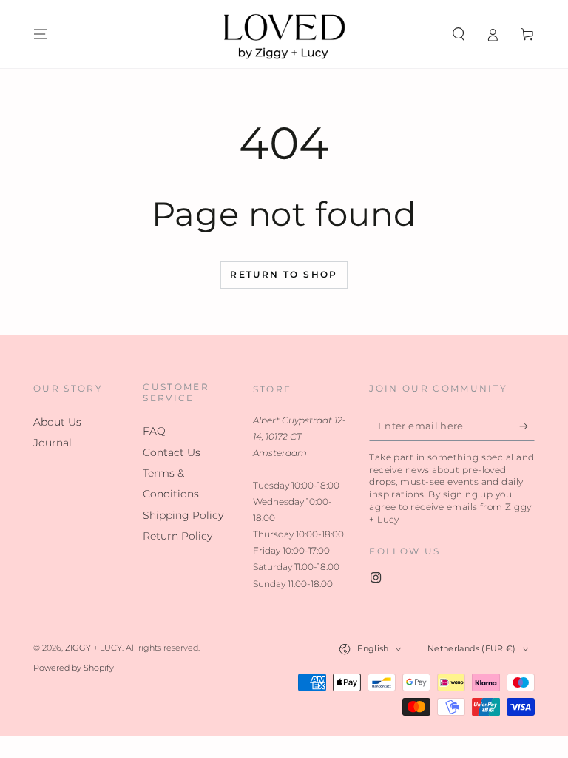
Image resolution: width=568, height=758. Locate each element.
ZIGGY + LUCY (93, 648)
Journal (52, 442)
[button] (458, 34)
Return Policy (177, 536)
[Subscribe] (527, 426)
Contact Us (171, 452)
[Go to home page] (284, 34)
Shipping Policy (183, 515)
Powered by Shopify (73, 668)
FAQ (154, 430)
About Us (57, 422)
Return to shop (284, 274)
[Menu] (41, 34)
